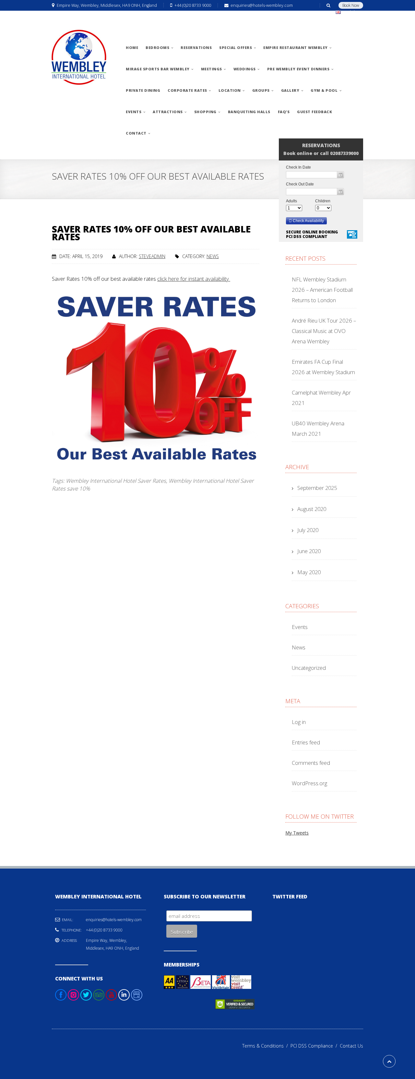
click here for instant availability (193, 278)
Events (300, 627)
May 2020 (309, 572)
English (349, 12)
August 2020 (311, 509)
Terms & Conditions (266, 1046)
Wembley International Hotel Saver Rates (116, 480)
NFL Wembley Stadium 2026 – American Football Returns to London (322, 290)
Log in (299, 722)
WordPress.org (309, 783)
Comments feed (311, 762)
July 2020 (307, 530)
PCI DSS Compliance (315, 1046)
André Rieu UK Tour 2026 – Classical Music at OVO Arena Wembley (324, 331)
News (213, 256)
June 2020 (309, 551)
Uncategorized (309, 667)
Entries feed (306, 742)
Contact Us (351, 1046)
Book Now (350, 5)
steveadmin (152, 256)
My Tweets (297, 833)
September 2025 (317, 488)
